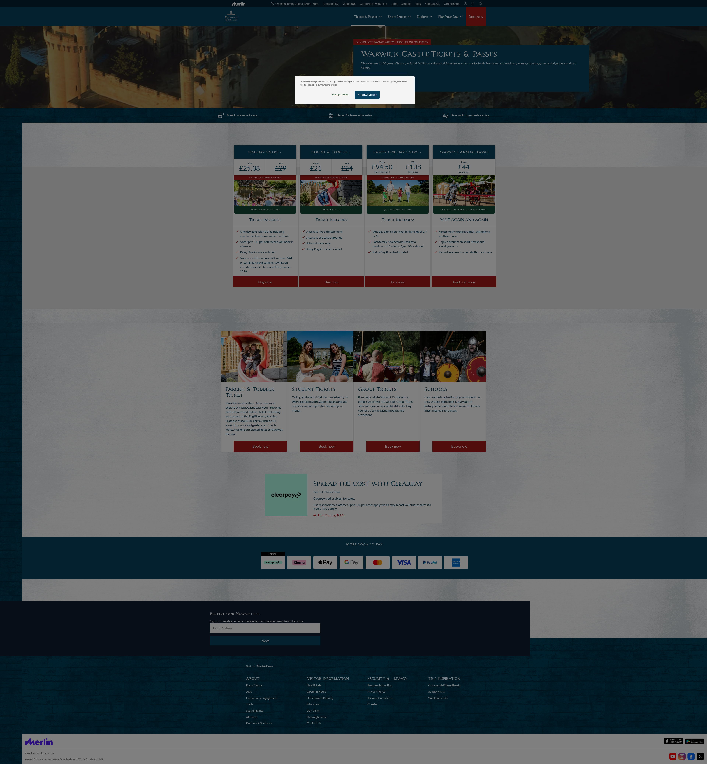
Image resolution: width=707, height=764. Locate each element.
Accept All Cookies (367, 94)
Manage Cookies (340, 94)
